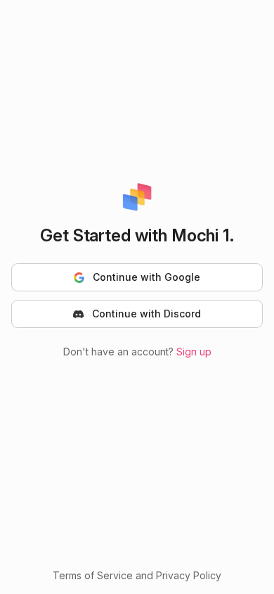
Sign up (193, 352)
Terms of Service (93, 575)
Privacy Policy (188, 575)
